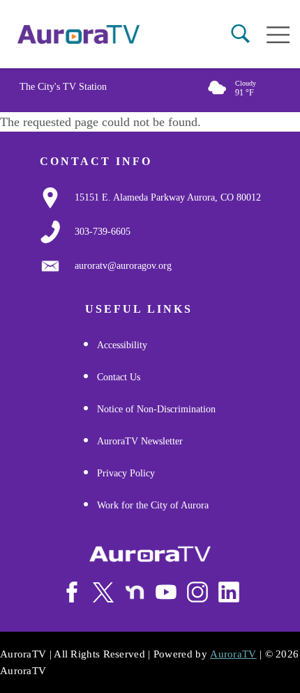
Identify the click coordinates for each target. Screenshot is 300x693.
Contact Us (118, 377)
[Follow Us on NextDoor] (134, 592)
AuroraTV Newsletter (140, 441)
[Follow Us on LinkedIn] (228, 592)
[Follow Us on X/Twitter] (103, 592)
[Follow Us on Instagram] (197, 592)
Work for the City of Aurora (153, 505)
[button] (240, 34)
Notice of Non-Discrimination (156, 409)
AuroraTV (233, 654)
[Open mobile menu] (278, 34)
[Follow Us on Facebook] (71, 592)
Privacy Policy (126, 473)
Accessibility (122, 345)
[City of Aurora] (150, 554)
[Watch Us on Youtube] (166, 592)
